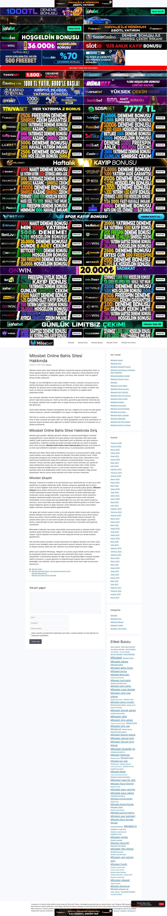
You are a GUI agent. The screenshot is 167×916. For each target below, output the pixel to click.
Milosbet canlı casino (121, 686)
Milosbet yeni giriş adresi (118, 854)
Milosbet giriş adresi (122, 720)
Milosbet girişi (131, 723)
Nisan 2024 (115, 483)
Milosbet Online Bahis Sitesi (40, 571)
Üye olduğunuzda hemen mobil (60, 571)
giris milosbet (114, 652)
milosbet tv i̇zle (116, 834)
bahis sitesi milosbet (128, 647)
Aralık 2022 (115, 535)
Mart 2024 (115, 486)
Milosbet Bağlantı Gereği (120, 376)
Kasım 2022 (115, 538)
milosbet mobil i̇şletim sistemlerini (119, 774)
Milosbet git (116, 729)
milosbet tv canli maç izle (118, 832)
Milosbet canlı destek (123, 689)
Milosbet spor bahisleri (123, 816)
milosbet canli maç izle (117, 677)
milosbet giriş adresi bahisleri (118, 723)
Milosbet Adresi (117, 360)
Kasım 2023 (115, 499)
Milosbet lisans (115, 764)
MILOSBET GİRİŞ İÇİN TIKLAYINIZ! (83, 68)
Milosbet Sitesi (117, 807)
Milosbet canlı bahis (121, 680)
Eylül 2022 (115, 545)
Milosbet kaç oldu (119, 761)
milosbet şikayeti (115, 883)
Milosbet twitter (119, 837)
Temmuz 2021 (116, 591)
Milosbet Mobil (118, 771)
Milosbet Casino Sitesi (118, 705)
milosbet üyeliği (127, 874)
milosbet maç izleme (117, 769)
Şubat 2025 (115, 453)
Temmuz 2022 (116, 552)
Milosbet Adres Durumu (120, 389)
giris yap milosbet (124, 652)
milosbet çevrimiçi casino (118, 867)
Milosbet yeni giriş (117, 852)
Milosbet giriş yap (120, 726)
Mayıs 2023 (115, 519)
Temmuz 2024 (116, 473)
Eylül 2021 (114, 584)
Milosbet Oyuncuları (118, 405)
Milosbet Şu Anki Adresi (117, 877)
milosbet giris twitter (118, 713)
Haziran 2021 (116, 594)
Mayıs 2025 (115, 450)
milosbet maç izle (128, 766)
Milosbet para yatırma (123, 789)
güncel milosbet (117, 654)
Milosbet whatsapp (116, 840)
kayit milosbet (129, 654)
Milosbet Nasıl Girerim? (122, 783)
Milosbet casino (129, 699)
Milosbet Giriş (83, 343)
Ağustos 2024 (116, 469)
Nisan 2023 (115, 522)
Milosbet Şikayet (97, 343)
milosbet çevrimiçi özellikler (117, 869)
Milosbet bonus (119, 671)
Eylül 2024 (115, 466)
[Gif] (83, 163)
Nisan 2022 (115, 561)
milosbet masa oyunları (116, 766)
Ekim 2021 (114, 581)
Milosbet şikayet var (120, 889)
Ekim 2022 (115, 542)
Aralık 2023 (115, 496)
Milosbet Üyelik (119, 864)
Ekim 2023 (115, 502)
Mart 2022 (115, 565)
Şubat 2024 (115, 489)
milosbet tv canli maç (118, 829)
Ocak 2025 (115, 456)
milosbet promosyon (118, 796)
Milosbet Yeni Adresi (129, 343)
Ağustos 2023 (116, 509)
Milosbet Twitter (112, 343)
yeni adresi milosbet (128, 892)
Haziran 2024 (116, 476)
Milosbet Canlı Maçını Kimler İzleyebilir (44, 575)
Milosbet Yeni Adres (118, 846)
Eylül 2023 (115, 506)
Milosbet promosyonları (121, 798)
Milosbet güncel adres (118, 732)
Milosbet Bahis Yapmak (120, 415)
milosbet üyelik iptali (116, 874)
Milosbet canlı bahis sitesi (119, 683)
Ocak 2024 (115, 492)
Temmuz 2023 (116, 512)
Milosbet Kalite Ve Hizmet (121, 425)
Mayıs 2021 (115, 598)
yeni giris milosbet (116, 894)
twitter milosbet (115, 892)
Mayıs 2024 (115, 479)
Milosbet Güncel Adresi (123, 734)
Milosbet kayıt (127, 758)
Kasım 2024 (115, 460)
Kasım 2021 (115, 578)
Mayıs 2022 (115, 558)
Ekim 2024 (115, 463)
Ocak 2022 (115, 571)
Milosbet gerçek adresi (123, 710)
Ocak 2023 (115, 532)
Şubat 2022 (115, 568)
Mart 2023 (115, 525)
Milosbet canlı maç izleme (121, 695)
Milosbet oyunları (115, 786)
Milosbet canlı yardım (117, 699)
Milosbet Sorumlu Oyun (120, 379)
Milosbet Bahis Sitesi (122, 668)
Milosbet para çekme (122, 793)
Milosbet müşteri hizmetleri (120, 777)
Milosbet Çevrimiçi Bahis (120, 409)
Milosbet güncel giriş (122, 738)
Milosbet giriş (119, 716)
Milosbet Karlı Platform (119, 392)
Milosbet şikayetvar (120, 886)
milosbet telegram (117, 826)
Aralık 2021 (115, 575)
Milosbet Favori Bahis (119, 386)
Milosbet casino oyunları (122, 702)
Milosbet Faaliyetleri (116, 707)
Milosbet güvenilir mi (123, 748)
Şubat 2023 (115, 529)
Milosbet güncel (127, 729)
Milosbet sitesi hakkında (117, 810)
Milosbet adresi (119, 661)
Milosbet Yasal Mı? (120, 843)
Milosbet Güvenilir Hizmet (120, 367)
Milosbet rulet (114, 801)
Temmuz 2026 (116, 443)
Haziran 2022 (116, 555)
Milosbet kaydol (115, 758)
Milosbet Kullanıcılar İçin (39, 573)
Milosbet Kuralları (117, 402)
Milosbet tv (130, 826)
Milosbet (71, 343)
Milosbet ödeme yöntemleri (118, 872)
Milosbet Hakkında (120, 755)
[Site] (41, 117)
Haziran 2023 (116, 515)
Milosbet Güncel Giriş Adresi (122, 743)
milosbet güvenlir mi (118, 752)
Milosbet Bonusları (120, 674)
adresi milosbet (115, 647)
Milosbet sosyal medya (122, 812)
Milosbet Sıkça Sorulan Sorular (122, 821)
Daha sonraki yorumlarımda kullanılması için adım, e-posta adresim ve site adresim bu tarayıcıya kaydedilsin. (65, 634)
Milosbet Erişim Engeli (119, 399)
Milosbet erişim (131, 705)
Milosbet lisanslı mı (125, 764)
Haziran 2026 (116, 446)
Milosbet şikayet (120, 880)
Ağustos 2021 (116, 588)
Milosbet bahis (117, 665)
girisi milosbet (130, 649)
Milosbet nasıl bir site (123, 780)
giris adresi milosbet (117, 649)
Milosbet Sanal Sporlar (122, 804)
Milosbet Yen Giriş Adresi (120, 422)
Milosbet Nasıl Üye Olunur (121, 396)
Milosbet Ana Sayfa (118, 412)
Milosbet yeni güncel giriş (122, 859)
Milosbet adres (128, 658)
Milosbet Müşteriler (118, 419)
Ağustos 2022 (116, 548)
